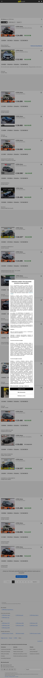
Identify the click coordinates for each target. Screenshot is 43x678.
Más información (21, 392)
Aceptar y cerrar (21, 389)
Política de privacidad (14, 386)
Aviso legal (21, 386)
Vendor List (26, 386)
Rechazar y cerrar (21, 395)
